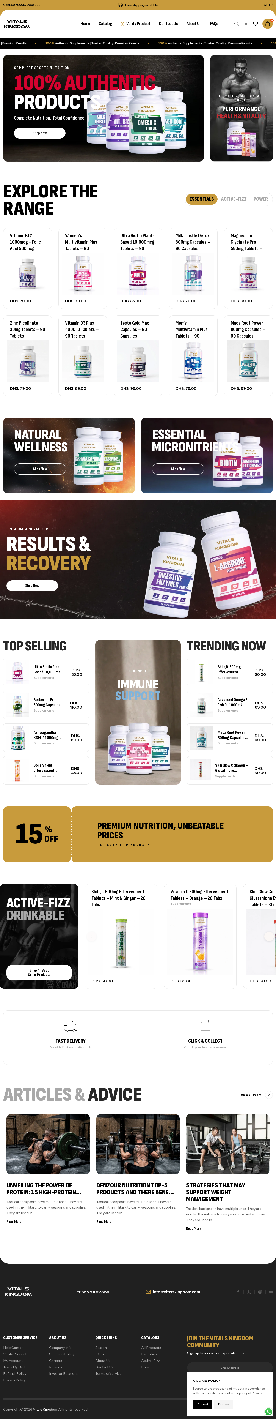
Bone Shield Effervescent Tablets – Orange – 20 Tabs (49, 768)
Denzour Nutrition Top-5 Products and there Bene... (135, 1188)
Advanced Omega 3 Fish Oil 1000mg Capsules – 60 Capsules (233, 702)
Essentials (149, 1354)
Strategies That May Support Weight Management (215, 1192)
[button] (269, 936)
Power (146, 1367)
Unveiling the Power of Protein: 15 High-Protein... (43, 1188)
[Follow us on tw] (249, 1292)
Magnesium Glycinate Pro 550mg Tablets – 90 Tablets (246, 245)
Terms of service (108, 1373)
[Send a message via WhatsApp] (269, 1412)
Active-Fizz (150, 1360)
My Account (13, 1360)
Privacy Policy (14, 1380)
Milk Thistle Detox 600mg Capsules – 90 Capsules (193, 242)
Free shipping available (141, 5)
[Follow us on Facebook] (238, 1292)
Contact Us (104, 1367)
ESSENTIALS (202, 199)
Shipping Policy (61, 1354)
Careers (55, 1360)
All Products (151, 1347)
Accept (203, 1404)
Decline (223, 1404)
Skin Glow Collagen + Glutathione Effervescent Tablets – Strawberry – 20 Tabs (231, 768)
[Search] (236, 23)
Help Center (13, 1347)
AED (267, 5)
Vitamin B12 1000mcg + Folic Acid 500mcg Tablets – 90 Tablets (25, 248)
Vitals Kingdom (45, 1409)
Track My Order (15, 1367)
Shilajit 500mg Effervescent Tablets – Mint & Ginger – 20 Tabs (231, 669)
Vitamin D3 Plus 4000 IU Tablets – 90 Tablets (82, 329)
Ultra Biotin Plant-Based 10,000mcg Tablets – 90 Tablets (137, 245)
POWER (261, 199)
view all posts (251, 1095)
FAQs (99, 1354)
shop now (178, 469)
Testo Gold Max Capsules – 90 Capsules (134, 329)
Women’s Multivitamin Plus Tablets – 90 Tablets (81, 245)
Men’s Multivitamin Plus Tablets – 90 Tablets (192, 333)
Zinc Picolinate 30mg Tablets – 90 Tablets (27, 329)
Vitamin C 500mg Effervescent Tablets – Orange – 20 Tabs (200, 895)
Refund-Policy (14, 1373)
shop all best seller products (39, 972)
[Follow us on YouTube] (271, 1292)
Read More (14, 1222)
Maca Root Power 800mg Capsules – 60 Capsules (248, 329)
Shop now (40, 133)
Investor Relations (63, 1373)
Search (101, 1347)
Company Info (60, 1347)
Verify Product (15, 1354)
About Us (102, 1360)
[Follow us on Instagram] (260, 1292)
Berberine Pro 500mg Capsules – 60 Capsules (48, 702)
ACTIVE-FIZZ (234, 199)
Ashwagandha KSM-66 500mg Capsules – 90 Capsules (46, 735)
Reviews (55, 1367)
